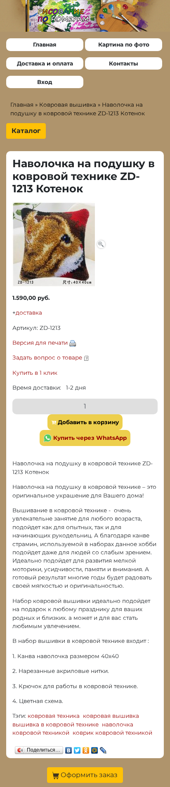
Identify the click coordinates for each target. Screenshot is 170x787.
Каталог (26, 131)
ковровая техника (54, 715)
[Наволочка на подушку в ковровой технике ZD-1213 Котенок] (59, 243)
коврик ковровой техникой (112, 732)
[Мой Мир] (94, 748)
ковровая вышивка (111, 715)
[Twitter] (77, 748)
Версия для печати (40, 342)
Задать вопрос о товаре (47, 357)
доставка (29, 312)
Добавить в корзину (87, 422)
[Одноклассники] (86, 748)
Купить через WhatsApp (89, 437)
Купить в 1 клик (34, 372)
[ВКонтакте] (68, 748)
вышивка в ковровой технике (55, 724)
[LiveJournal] (103, 748)
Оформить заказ (88, 775)
